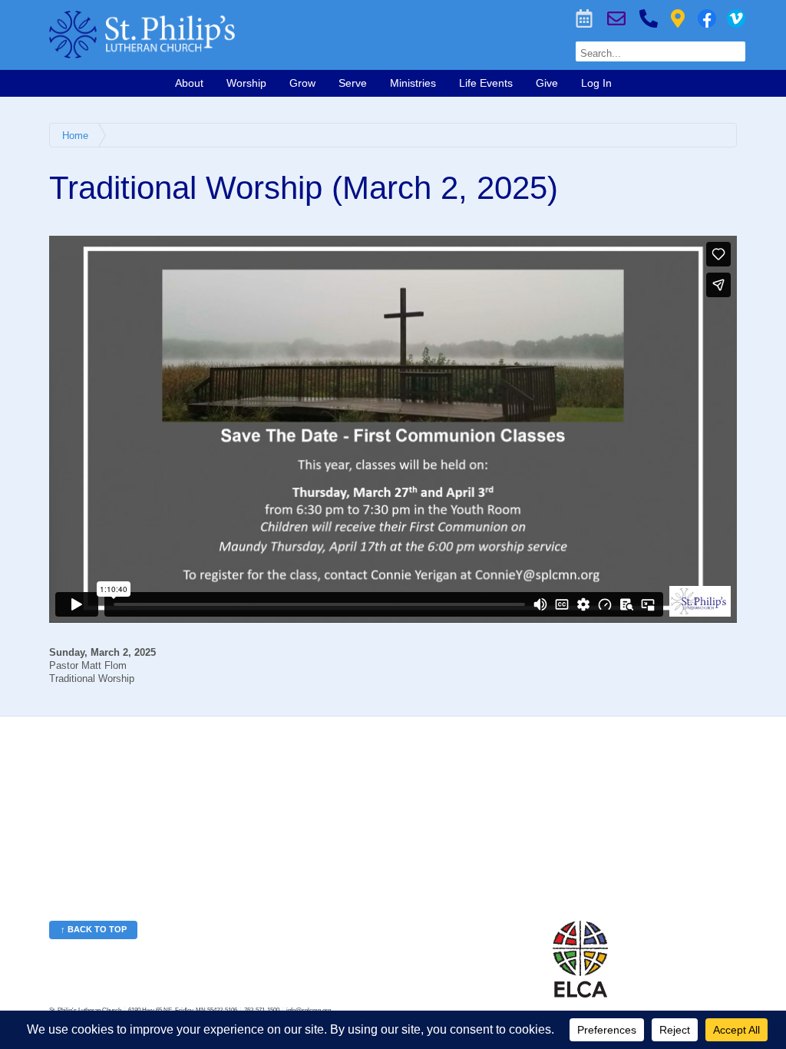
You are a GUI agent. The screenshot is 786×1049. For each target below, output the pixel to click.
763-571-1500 (648, 18)
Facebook (707, 18)
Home (75, 136)
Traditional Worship (91, 678)
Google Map (677, 18)
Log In (596, 83)
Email (616, 18)
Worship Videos (736, 18)
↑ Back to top (94, 929)
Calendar (584, 18)
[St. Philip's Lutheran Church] (245, 34)
